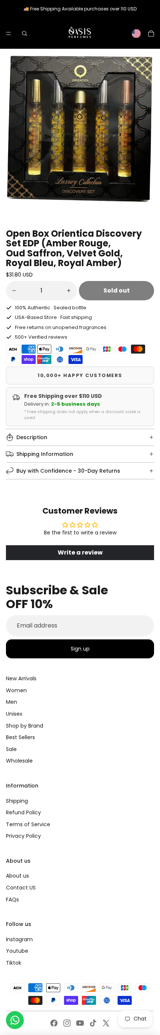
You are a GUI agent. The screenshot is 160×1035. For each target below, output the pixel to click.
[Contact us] (15, 1020)
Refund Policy (23, 812)
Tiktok (13, 963)
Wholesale (19, 760)
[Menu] (8, 33)
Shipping (17, 801)
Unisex (14, 714)
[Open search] (24, 33)
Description (31, 437)
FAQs (12, 899)
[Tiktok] (93, 1023)
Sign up (80, 648)
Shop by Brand (24, 725)
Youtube (17, 951)
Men (11, 702)
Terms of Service (28, 824)
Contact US (21, 887)
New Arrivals (21, 678)
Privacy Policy (23, 836)
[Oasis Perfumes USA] (80, 33)
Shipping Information (44, 454)
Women (16, 690)
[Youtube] (80, 1023)
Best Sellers (20, 737)
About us (17, 875)
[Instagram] (67, 1023)
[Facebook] (53, 1023)
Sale (11, 749)
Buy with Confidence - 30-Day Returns (68, 471)
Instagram (19, 939)
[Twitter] (106, 1023)
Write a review (80, 552)
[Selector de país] (136, 33)
